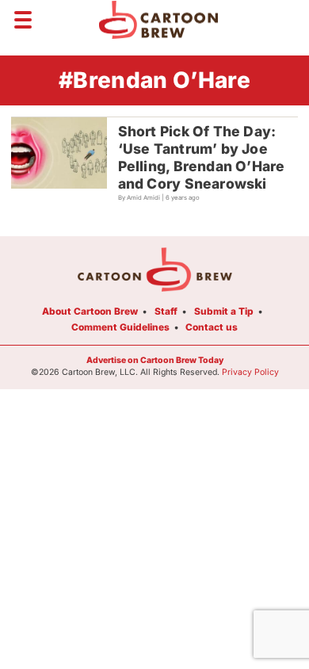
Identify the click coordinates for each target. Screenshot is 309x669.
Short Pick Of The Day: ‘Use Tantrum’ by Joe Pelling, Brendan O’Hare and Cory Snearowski (201, 157)
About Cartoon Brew (90, 311)
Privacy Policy (250, 372)
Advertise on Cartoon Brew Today (154, 360)
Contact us (211, 327)
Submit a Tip (224, 311)
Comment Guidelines (120, 327)
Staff (165, 311)
